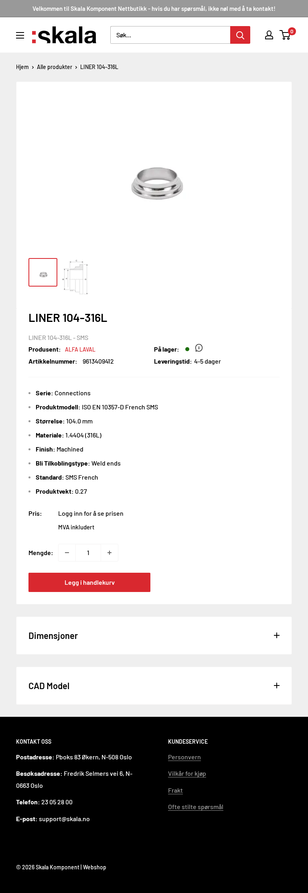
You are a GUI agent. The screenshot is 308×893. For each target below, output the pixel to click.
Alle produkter (54, 66)
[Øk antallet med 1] (109, 552)
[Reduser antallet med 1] (67, 552)
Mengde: (40, 552)
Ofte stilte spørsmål (195, 806)
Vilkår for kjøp (187, 773)
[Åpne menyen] (20, 35)
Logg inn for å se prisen (91, 513)
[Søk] (240, 35)
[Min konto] (269, 35)
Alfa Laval (80, 349)
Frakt (175, 790)
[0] (285, 35)
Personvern (184, 757)
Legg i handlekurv (90, 582)
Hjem (22, 66)
